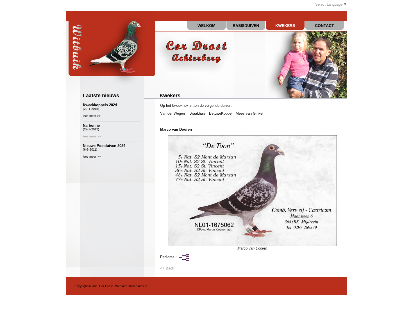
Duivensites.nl (137, 286)
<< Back (167, 268)
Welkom (206, 25)
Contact (324, 25)
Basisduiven (246, 25)
